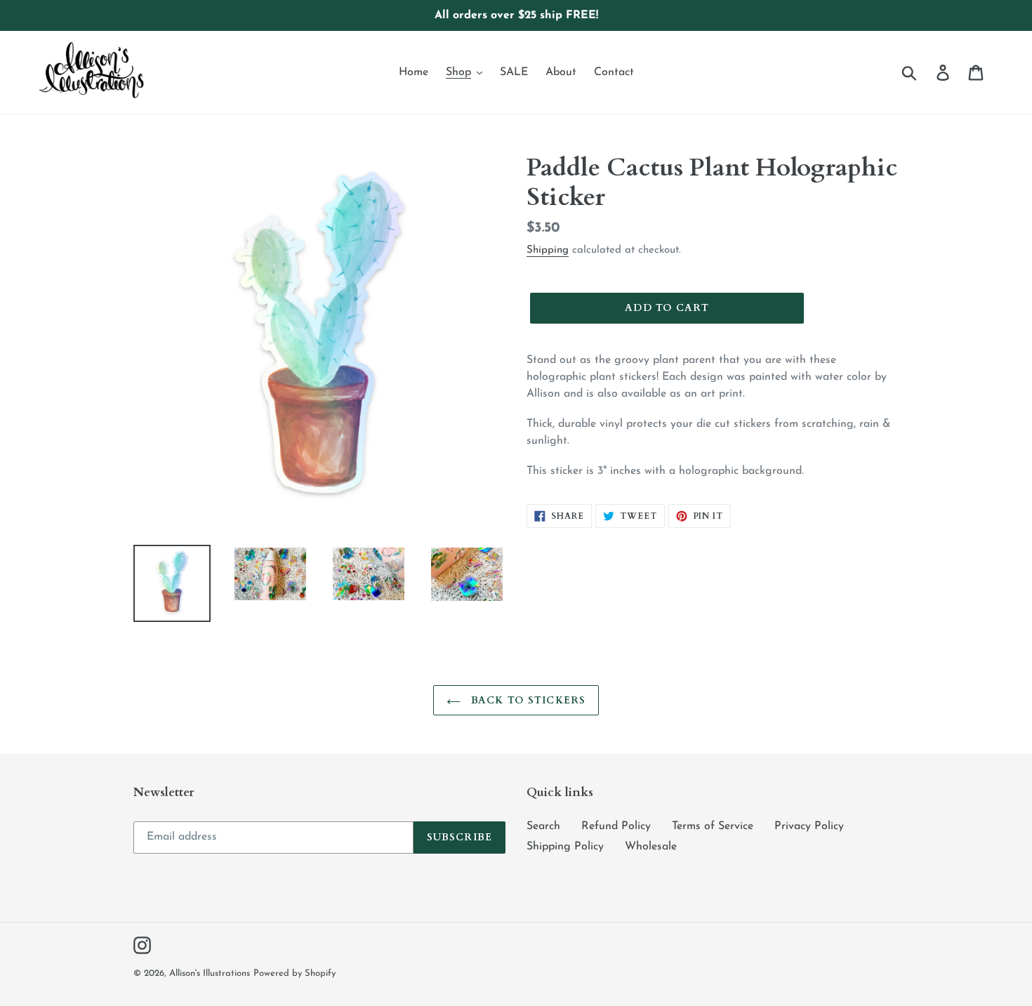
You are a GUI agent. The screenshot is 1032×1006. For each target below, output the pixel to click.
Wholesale (651, 846)
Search (543, 826)
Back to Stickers (527, 700)
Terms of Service (712, 826)
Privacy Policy (809, 826)
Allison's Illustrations (209, 973)
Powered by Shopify (294, 973)
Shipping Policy (565, 846)
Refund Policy (616, 826)
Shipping (548, 250)
